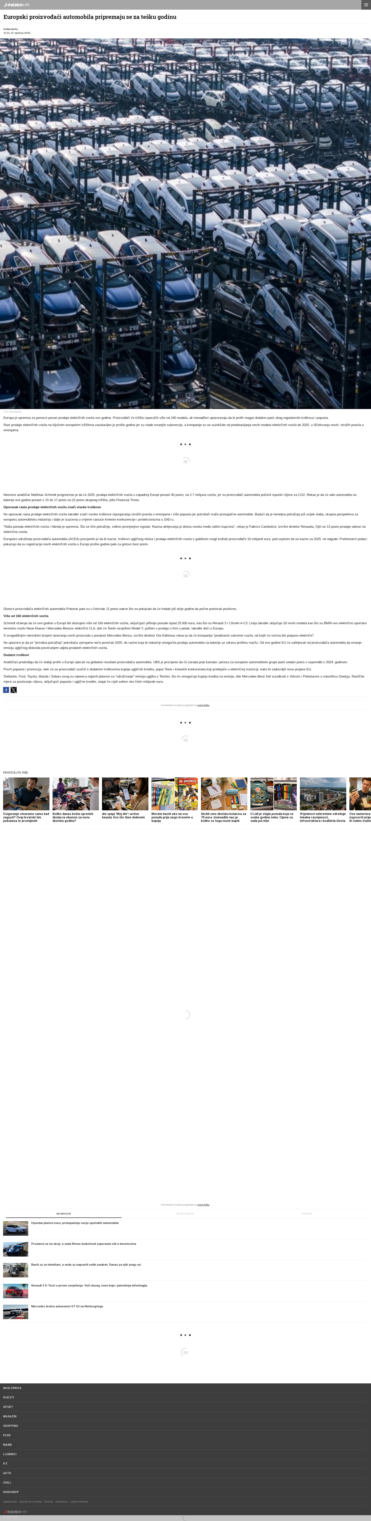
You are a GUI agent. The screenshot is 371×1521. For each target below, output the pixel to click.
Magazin (10, 1416)
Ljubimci (9, 1454)
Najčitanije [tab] (185, 1214)
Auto (7, 1473)
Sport (8, 1406)
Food (7, 1435)
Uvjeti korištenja (79, 1501)
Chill (7, 1482)
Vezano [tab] (307, 1214)
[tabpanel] (185, 1271)
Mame (7, 1444)
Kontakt (48, 1501)
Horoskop (11, 1492)
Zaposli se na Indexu (30, 1501)
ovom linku (203, 705)
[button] (366, 5)
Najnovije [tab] (64, 1214)
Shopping (10, 1425)
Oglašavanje (10, 1501)
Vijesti (8, 1397)
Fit (5, 1463)
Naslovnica (12, 1388)
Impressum (61, 1501)
